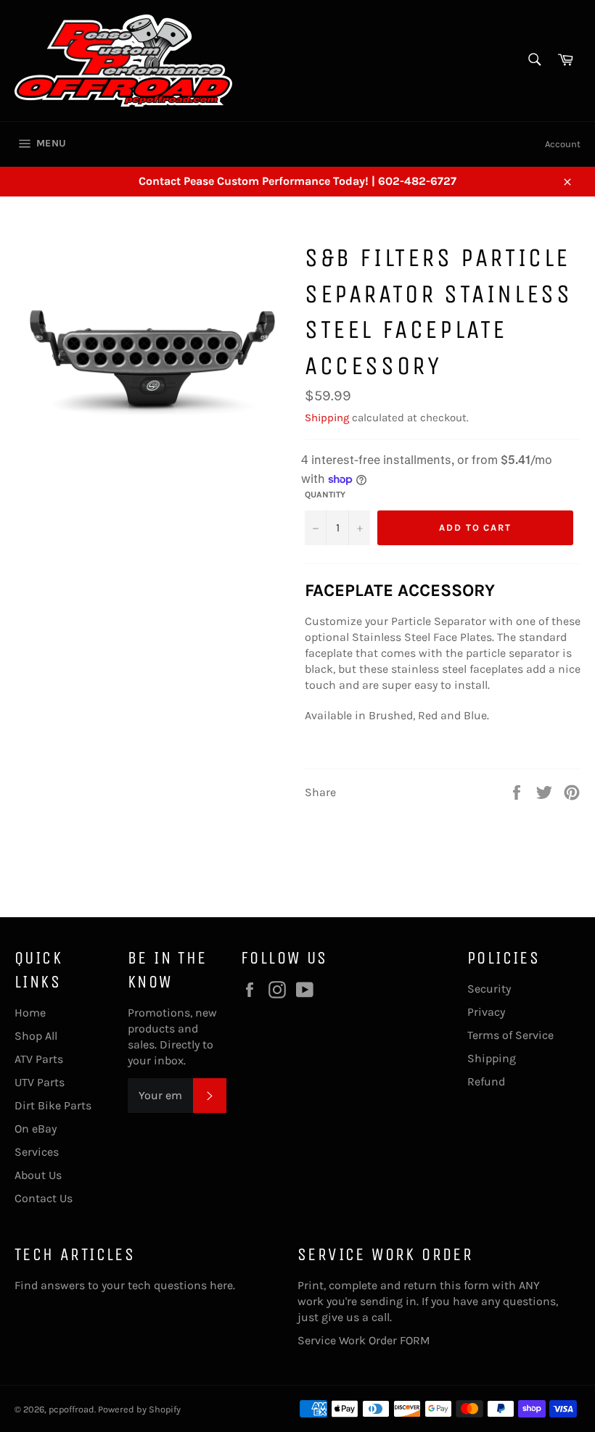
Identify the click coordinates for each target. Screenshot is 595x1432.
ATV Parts (39, 1059)
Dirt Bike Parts (53, 1105)
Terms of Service (510, 1035)
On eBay (36, 1128)
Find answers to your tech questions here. (125, 1285)
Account (562, 143)
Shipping (327, 417)
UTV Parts (40, 1082)
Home (30, 1012)
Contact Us (44, 1198)
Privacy (486, 1012)
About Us (38, 1175)
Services (37, 1152)
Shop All (36, 1036)
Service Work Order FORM (364, 1340)
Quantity (325, 494)
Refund (486, 1081)
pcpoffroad (71, 1409)
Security (489, 989)
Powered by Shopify (139, 1409)
